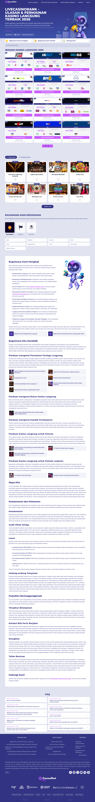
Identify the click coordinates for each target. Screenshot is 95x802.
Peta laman (70, 799)
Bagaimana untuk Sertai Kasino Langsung (22, 741)
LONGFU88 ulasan (18, 72)
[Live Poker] (80, 193)
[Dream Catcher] (58, 193)
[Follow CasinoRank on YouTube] (81, 772)
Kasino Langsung (33, 2)
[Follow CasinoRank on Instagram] (74, 772)
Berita (88, 2)
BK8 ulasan (47, 94)
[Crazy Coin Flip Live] (15, 193)
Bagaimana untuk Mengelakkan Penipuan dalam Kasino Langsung (21, 748)
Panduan (80, 2)
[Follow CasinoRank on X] (77, 772)
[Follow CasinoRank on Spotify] (84, 772)
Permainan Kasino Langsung (49, 2)
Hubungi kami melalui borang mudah (60, 678)
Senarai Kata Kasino (57, 741)
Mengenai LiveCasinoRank (79, 742)
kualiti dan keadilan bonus (37, 286)
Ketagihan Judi (57, 751)
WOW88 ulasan (76, 94)
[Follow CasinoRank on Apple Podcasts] (88, 772)
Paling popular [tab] (12, 157)
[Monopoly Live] (37, 193)
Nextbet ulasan (76, 140)
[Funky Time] (80, 171)
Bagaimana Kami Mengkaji (80, 747)
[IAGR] (13, 787)
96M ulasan (47, 140)
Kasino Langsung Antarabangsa (57, 754)
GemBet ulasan (76, 117)
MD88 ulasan (76, 72)
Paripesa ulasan (47, 117)
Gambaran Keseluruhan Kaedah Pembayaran (55, 748)
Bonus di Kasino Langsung (56, 744)
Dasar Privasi (47, 799)
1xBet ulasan (47, 72)
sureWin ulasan (19, 117)
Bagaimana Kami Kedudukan (80, 751)
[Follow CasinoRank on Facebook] (70, 772)
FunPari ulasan (19, 94)
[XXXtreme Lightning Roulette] (15, 171)
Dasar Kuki (25, 799)
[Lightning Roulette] (37, 171)
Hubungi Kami (83, 755)
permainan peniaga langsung (20, 294)
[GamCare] (32, 787)
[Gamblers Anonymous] (21, 787)
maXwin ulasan (19, 140)
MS (7, 772)
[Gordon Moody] (45, 787)
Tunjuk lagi (46, 146)
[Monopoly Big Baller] (58, 171)
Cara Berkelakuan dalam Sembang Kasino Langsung (22, 751)
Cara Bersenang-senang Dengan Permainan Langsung (21, 744)
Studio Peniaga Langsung (67, 2)
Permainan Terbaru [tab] (25, 157)
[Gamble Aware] (65, 787)
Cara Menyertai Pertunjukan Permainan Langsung (22, 754)
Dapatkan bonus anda (19, 69)
